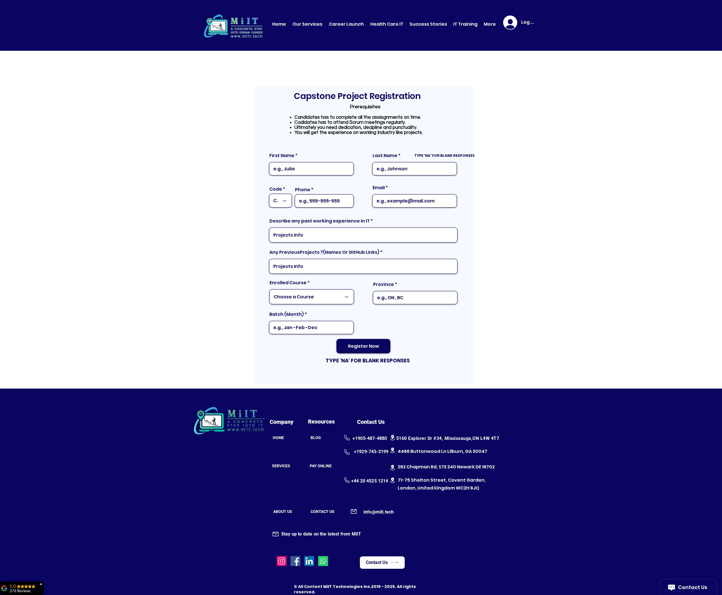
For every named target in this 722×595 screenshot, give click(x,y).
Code (275, 189)
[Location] (392, 438)
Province (383, 284)
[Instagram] (282, 561)
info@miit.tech (379, 512)
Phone (302, 190)
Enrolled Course (288, 283)
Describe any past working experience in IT (319, 221)
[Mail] (353, 511)
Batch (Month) (286, 314)
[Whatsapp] (323, 561)
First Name (281, 155)
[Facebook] (295, 561)
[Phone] (346, 438)
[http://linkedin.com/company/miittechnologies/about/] (309, 561)
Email (379, 188)
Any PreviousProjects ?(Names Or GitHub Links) (324, 252)
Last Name (385, 155)
